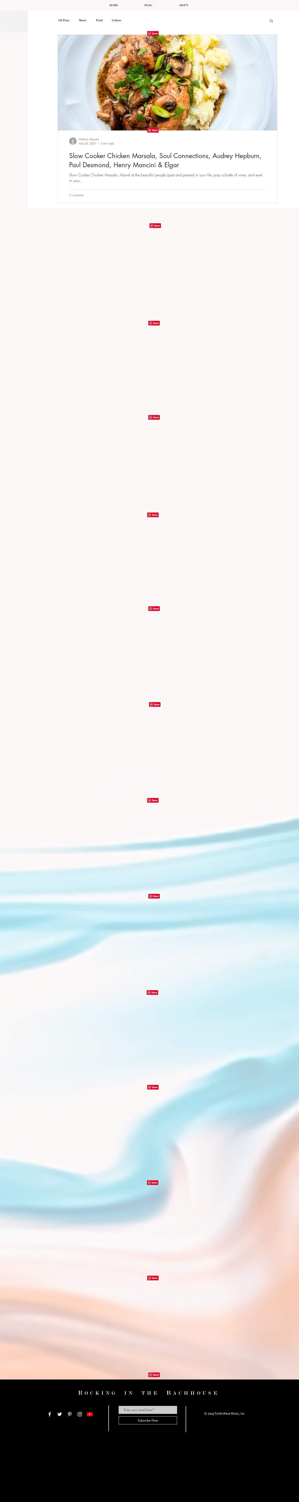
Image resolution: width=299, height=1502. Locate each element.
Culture (116, 20)
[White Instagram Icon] (80, 1414)
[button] (271, 21)
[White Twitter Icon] (60, 1414)
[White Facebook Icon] (50, 1414)
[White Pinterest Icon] (70, 1414)
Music (83, 20)
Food (99, 20)
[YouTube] (90, 1414)
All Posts (63, 20)
